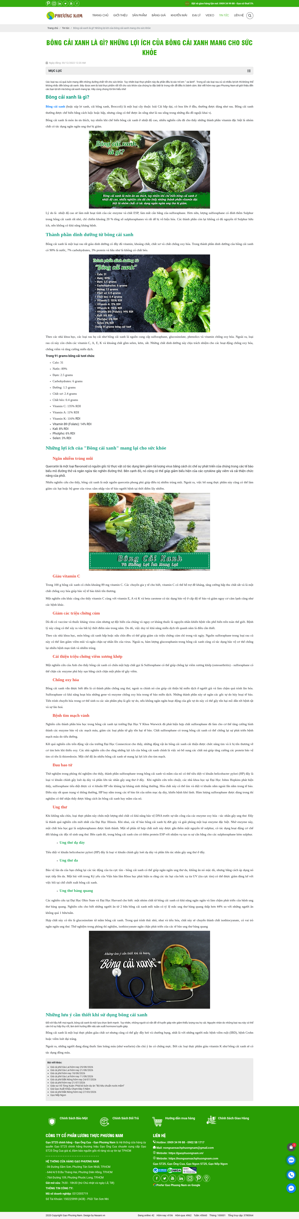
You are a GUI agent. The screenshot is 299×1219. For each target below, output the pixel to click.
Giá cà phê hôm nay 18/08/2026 (67, 1073)
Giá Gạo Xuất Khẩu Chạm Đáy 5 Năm (70, 1088)
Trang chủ (100, 15)
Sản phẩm (139, 15)
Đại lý (196, 15)
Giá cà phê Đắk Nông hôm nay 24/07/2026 (73, 1079)
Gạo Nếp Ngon (58, 1095)
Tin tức (224, 15)
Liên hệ (239, 15)
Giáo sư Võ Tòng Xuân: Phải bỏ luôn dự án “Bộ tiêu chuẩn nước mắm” (87, 1085)
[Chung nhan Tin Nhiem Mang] (190, 1169)
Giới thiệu (120, 15)
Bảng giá (159, 15)
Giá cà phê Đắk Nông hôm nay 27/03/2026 (73, 1092)
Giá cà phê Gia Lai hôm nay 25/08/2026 (71, 1067)
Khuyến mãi (179, 15)
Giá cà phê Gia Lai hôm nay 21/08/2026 (71, 1070)
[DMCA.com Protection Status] (174, 1169)
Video (210, 15)
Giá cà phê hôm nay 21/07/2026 (67, 1082)
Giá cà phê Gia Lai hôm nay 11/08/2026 (71, 1076)
